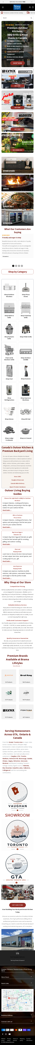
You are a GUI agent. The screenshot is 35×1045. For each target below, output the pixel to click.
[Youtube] (10, 1034)
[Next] (32, 2)
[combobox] (17, 18)
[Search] (31, 18)
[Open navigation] (7, 7)
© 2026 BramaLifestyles (7, 1042)
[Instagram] (6, 1034)
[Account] (30, 7)
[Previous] (3, 2)
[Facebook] (2, 1034)
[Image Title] (9, 287)
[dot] (13, 266)
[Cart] (33, 7)
